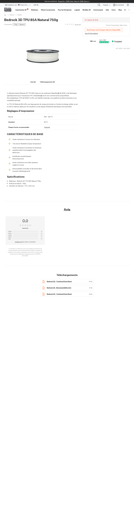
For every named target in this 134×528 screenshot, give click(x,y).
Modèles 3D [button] (86, 10)
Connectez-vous (18, 241)
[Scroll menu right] (129, 10)
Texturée (47, 127)
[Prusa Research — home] (8, 9)
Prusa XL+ (61, 1)
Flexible (19, 15)
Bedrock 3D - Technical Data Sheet (59, 281)
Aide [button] (107, 10)
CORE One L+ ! (84, 1)
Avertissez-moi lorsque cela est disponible (103, 30)
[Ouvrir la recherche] (99, 5)
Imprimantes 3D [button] (21, 9)
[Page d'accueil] (5, 15)
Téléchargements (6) (47, 82)
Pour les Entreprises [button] (65, 10)
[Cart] (128, 5)
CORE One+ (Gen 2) (72, 1)
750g (15, 24)
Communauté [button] (98, 10)
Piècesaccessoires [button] (48, 10)
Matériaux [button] (34, 10)
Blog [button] (120, 10)
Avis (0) (33, 82)
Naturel (22, 24)
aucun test (78, 24)
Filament (12, 15)
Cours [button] (114, 10)
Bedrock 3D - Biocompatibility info (59, 288)
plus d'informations (91, 33)
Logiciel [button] (77, 10)
